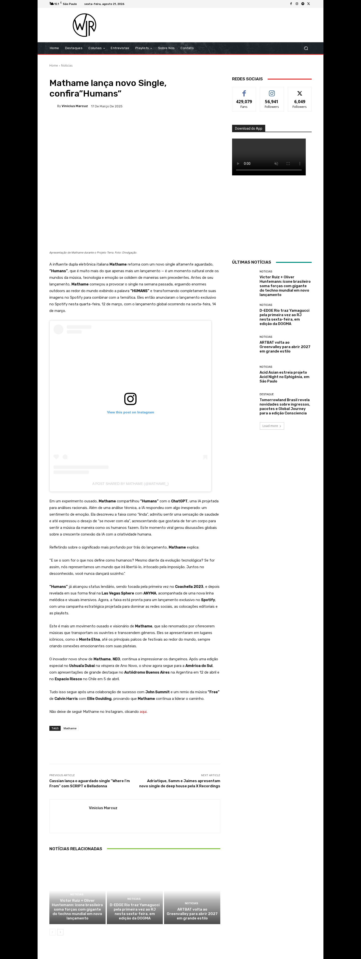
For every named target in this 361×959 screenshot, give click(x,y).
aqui (143, 711)
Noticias (66, 65)
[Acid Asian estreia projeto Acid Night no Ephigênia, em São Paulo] (244, 374)
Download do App (248, 128)
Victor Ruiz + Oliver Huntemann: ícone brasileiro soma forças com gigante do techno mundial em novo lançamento (77, 909)
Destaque (267, 394)
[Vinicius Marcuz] (53, 106)
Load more (270, 426)
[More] (208, 123)
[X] (309, 4)
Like (244, 91)
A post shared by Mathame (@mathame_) (130, 484)
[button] (306, 48)
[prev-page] (52, 932)
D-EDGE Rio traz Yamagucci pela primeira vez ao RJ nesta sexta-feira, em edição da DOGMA (135, 911)
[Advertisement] (221, 25)
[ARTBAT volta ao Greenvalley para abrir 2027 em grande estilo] (192, 890)
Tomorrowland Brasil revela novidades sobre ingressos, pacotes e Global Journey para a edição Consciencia (285, 406)
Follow (272, 91)
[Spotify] (303, 4)
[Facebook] (291, 4)
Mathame (70, 728)
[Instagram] (297, 4)
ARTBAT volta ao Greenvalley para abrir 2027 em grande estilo (192, 913)
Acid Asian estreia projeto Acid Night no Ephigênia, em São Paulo (284, 376)
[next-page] (60, 932)
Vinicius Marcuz (75, 106)
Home (53, 65)
